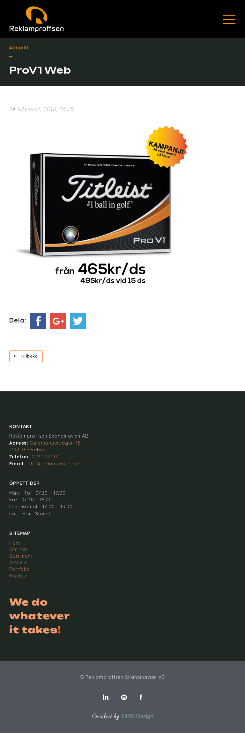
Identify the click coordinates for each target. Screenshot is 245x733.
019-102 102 (46, 457)
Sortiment (20, 556)
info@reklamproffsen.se (54, 464)
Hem (14, 543)
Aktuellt (17, 562)
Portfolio (19, 569)
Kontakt (18, 576)
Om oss (18, 549)
